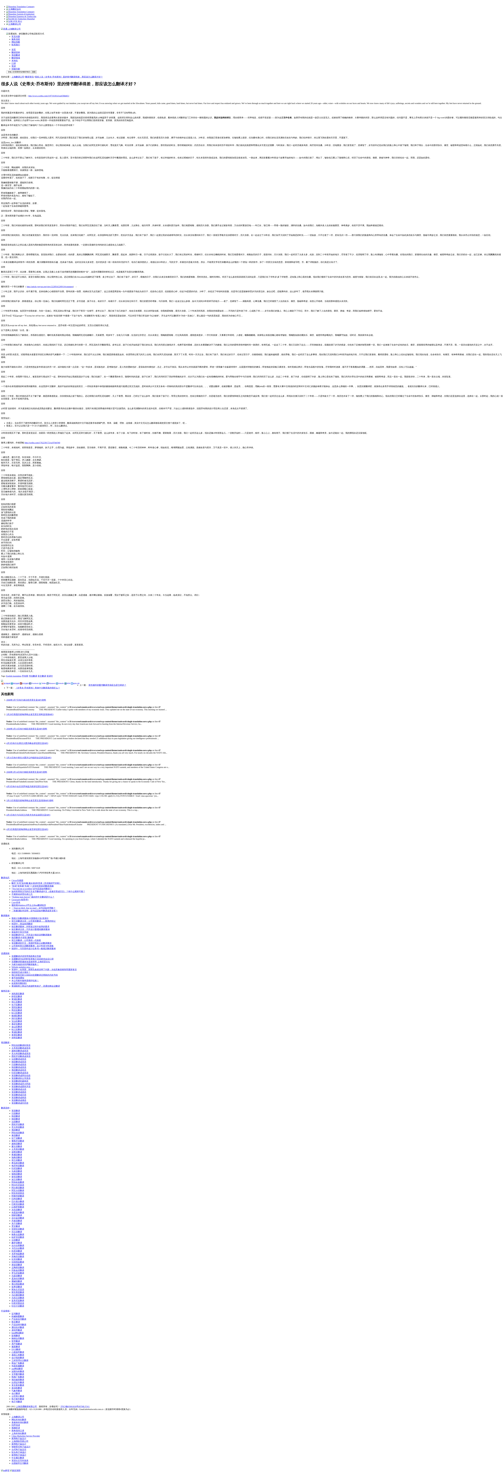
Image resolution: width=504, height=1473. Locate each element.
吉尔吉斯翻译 (18, 1245)
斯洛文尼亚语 (18, 1289)
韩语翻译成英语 (19, 1067)
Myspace (52, 683)
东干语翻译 (17, 1223)
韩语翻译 (16, 1116)
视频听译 (16, 1428)
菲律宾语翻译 (18, 1229)
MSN (68, 683)
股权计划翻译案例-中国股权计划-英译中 (30, 918)
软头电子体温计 (19, 1452)
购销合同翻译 (18, 1338)
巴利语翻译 (17, 1199)
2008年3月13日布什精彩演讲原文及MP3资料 (26, 729)
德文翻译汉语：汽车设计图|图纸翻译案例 (31, 929)
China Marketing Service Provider (26, 1436)
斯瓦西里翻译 (18, 1292)
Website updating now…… (23, 967)
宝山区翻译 (17, 1021)
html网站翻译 (18, 1333)
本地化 (15, 60)
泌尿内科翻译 (18, 1371)
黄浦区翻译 (17, 999)
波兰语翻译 (17, 1179)
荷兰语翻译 (17, 1160)
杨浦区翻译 (17, 1016)
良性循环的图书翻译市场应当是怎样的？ (107, 685)
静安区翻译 (17, 996)
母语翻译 (16, 55)
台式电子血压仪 (19, 1449)
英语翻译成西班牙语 (21, 1086)
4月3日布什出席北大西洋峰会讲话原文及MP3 (27, 743)
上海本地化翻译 (19, 1433)
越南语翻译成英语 (20, 1051)
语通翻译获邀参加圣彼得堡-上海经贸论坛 (31, 962)
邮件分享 (76, 683)
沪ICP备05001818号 (69, 1406)
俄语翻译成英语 (19, 1070)
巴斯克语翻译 (18, 1204)
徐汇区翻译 (17, 1002)
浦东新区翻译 (18, 994)
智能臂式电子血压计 (21, 1447)
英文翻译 (42, 676)
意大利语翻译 (18, 1127)
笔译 (14, 66)
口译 (14, 63)
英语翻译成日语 (19, 1095)
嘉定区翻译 (17, 1024)
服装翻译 (16, 1347)
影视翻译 (16, 1336)
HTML (82, 1406)
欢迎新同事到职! (19, 983)
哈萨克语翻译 (18, 1237)
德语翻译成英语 (19, 1062)
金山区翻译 (17, 1027)
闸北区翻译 (17, 1010)
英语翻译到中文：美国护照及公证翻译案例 (31, 943)
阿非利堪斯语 (18, 1193)
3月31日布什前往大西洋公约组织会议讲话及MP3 (28, 758)
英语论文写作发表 (20, 1460)
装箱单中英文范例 (20, 932)
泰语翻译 (16, 1135)
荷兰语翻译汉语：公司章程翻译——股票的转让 (34, 921)
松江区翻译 (17, 1029)
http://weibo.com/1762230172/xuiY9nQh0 (42, 443)
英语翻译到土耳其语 (21, 1078)
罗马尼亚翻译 (18, 1273)
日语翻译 (16, 1113)
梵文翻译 (16, 1226)
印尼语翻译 (17, 1168)
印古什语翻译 (18, 1306)
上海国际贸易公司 (20, 1441)
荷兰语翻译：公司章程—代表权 (26, 940)
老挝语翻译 (17, 1265)
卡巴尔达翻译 (18, 1248)
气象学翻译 (17, 1391)
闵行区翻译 (17, 1018)
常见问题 (16, 36)
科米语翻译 (17, 1251)
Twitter (43, 683)
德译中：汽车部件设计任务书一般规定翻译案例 (34, 948)
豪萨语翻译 (17, 1243)
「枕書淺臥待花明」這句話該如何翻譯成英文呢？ (35, 911)
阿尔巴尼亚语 (18, 1185)
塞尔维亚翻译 (18, 1284)
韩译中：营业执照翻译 (22, 924)
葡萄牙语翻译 (18, 1141)
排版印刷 (16, 69)
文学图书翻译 (18, 1374)
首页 (14, 49)
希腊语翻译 (17, 1155)
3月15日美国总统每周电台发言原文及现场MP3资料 (29, 800)
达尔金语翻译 (18, 1218)
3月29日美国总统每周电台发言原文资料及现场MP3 (29, 714)
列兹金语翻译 (18, 1270)
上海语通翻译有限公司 (26, 1406)
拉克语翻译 (17, 1259)
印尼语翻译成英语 (20, 1073)
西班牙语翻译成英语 (21, 1056)
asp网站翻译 (17, 1369)
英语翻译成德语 (19, 1092)
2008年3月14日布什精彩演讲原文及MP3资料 (26, 772)
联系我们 (16, 45)
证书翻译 (16, 1313)
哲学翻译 (16, 1341)
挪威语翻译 (17, 1281)
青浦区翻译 (17, 1032)
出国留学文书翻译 (20, 1463)
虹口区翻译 (17, 1013)
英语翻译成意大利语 (21, 1084)
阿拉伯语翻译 (18, 1133)
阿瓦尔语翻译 (18, 1190)
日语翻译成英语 (19, 1064)
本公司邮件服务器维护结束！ (25, 980)
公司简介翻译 (18, 1396)
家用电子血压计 (19, 1438)
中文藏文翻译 (18, 1458)
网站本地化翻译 (19, 1419)
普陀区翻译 (17, 1007)
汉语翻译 (16, 1240)
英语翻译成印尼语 (20, 1103)
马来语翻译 (17, 1171)
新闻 (5, 953)
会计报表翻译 (18, 1358)
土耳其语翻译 (18, 1149)
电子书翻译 (17, 1402)
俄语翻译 (16, 1130)
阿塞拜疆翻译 (18, 1196)
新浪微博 (7, 683)
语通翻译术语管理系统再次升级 (26, 956)
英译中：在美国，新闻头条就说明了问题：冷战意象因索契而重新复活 (44, 969)
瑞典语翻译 (17, 1157)
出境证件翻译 (18, 1382)
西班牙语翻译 (18, 1124)
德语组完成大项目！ (21, 972)
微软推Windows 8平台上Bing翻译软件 (29, 905)
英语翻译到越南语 (20, 1081)
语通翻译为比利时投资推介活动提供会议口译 (33, 959)
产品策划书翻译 (19, 1319)
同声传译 (16, 1425)
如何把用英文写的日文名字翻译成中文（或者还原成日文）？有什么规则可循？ (48, 891)
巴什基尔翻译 (18, 1201)
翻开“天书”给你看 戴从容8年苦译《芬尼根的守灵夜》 (36, 883)
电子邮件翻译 (18, 1399)
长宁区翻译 (17, 1005)
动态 (5, 878)
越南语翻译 (17, 1144)
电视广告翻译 (18, 1377)
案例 (5, 915)
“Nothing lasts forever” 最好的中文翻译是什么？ (33, 897)
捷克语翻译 (17, 1177)
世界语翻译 (17, 1287)
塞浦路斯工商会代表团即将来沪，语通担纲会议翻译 (36, 986)
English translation (13, 676)
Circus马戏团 (17, 880)
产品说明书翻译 (19, 1324)
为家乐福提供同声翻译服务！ (25, 964)
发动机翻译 (17, 1388)
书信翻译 (33, 676)
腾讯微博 (16, 683)
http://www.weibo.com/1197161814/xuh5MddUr (48, 96)
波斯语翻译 (17, 1152)
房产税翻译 (17, 1344)
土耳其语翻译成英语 (21, 1048)
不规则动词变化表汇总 (22, 894)
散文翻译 (16, 1322)
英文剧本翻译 (18, 1385)
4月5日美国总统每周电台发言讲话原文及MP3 (27, 829)
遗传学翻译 (17, 1330)
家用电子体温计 (19, 1455)
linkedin (61, 683)
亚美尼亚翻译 (18, 1300)
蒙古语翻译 (17, 1146)
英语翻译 (16, 1111)
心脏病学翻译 (18, 1352)
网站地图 (16, 42)
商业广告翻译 (18, 1363)
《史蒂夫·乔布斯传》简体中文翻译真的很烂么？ (37, 688)
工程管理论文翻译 (20, 1360)
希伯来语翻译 (18, 1163)
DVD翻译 (16, 1349)
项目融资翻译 (18, 1380)
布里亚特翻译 (18, 1212)
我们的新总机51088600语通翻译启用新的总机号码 (35, 975)
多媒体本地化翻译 (20, 1422)
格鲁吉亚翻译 (18, 1234)
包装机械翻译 (18, 1366)
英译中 (50, 676)
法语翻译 (16, 1122)
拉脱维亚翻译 (18, 1262)
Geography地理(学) (20, 900)
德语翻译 (16, 1119)
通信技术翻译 (18, 1327)
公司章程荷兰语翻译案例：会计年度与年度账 (33, 946)
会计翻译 (16, 1393)
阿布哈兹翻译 (18, 1182)
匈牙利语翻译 (18, 1166)
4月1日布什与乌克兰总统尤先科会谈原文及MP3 (28, 815)
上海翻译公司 (18, 77)
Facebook (35, 683)
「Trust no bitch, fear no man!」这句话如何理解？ (34, 908)
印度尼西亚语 (18, 1303)
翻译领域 (16, 58)
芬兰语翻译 (17, 1232)
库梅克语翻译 (18, 1256)
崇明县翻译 (17, 1038)
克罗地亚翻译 (18, 1254)
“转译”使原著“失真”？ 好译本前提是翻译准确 (33, 886)
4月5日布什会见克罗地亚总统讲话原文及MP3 (27, 786)
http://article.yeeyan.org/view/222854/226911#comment (50, 287)
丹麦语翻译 (17, 1221)
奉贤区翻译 (17, 1035)
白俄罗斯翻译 (18, 1207)
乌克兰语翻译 (18, 1298)
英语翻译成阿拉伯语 (21, 1075)
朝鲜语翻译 (17, 1215)
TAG (87, 1406)
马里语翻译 (17, 1276)
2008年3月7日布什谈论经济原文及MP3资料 (26, 700)
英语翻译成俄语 (19, 1100)
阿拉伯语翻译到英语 (21, 1045)
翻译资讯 (29, 77)
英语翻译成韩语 (19, 1097)
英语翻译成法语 (19, 1089)
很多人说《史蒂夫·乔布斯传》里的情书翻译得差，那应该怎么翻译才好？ (69, 77)
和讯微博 (25, 683)
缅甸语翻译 (17, 1174)
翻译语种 (16, 52)
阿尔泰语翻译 (18, 1188)
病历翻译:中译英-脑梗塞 (23, 937)
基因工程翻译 (18, 1355)
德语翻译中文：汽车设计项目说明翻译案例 (31, 935)
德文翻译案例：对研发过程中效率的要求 (30, 926)
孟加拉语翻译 (18, 1278)
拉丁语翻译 (17, 1138)
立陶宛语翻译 (18, 1267)
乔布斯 (25, 676)
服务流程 (16, 39)
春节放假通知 (18, 978)
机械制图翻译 (18, 1316)
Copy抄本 (16, 902)
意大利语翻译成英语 (21, 1053)
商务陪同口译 (18, 1430)
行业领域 (5, 1311)
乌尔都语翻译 (18, 1295)
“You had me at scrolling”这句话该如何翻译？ (32, 889)
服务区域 (5, 991)
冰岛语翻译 (17, 1210)
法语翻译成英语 (19, 1059)
